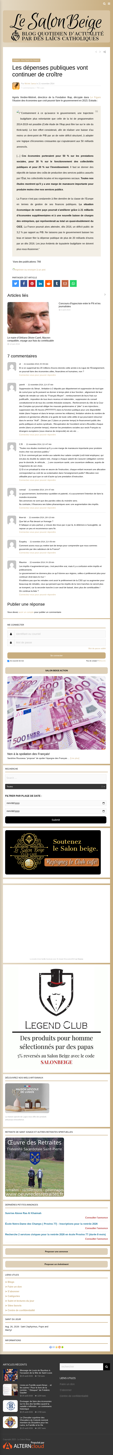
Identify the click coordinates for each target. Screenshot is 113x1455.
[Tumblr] (56, 283)
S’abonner (13, 1291)
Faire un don (15, 1286)
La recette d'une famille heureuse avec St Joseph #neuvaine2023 (52, 959)
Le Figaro (95, 97)
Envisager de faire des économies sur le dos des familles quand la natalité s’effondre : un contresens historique (35, 1405)
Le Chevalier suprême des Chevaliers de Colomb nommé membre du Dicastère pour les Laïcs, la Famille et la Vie (34, 1421)
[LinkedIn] (40, 283)
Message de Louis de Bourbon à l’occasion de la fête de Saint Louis (36, 1371)
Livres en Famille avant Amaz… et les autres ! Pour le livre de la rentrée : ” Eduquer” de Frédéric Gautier (36, 1389)
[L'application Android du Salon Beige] (62, 1347)
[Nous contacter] (53, 1347)
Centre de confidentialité (21, 1310)
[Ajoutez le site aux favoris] (56, 1347)
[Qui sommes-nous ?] (50, 1347)
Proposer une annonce (56, 1251)
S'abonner (66, 1390)
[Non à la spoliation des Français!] (56, 749)
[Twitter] (15, 283)
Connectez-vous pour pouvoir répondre (37, 375)
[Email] (65, 283)
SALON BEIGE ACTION (56, 670)
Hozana (80, 959)
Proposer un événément (57, 1264)
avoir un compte (26, 612)
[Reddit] (48, 283)
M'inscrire (102, 661)
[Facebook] (23, 283)
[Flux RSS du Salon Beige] (59, 1347)
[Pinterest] (32, 283)
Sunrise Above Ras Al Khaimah (23, 1213)
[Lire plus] (74, 758)
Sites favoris (14, 1305)
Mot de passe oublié (97, 648)
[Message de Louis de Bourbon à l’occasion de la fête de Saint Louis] (10, 1380)
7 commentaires (28, 88)
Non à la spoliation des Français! (28, 754)
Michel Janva (30, 83)
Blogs (11, 1282)
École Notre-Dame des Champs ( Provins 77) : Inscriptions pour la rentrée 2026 (51, 1223)
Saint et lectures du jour (21, 1301)
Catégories (14, 1296)
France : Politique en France (26, 60)
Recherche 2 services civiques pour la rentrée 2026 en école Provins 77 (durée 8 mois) (55, 1234)
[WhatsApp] (73, 283)
